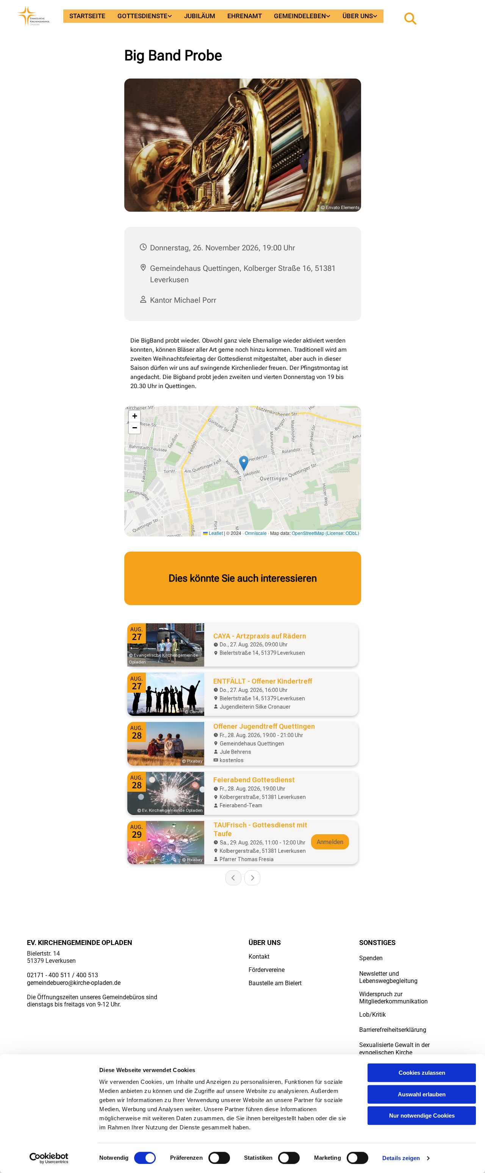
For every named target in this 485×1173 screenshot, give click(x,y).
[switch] (219, 1158)
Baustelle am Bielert (275, 983)
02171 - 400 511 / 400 (56, 975)
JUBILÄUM (199, 16)
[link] (144, 16)
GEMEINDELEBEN (300, 16)
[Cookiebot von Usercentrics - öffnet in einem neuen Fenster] (49, 1158)
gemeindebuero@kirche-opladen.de (73, 982)
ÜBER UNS (358, 16)
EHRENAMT (244, 16)
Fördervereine (267, 969)
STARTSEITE (87, 16)
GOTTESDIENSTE (142, 16)
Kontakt (259, 956)
